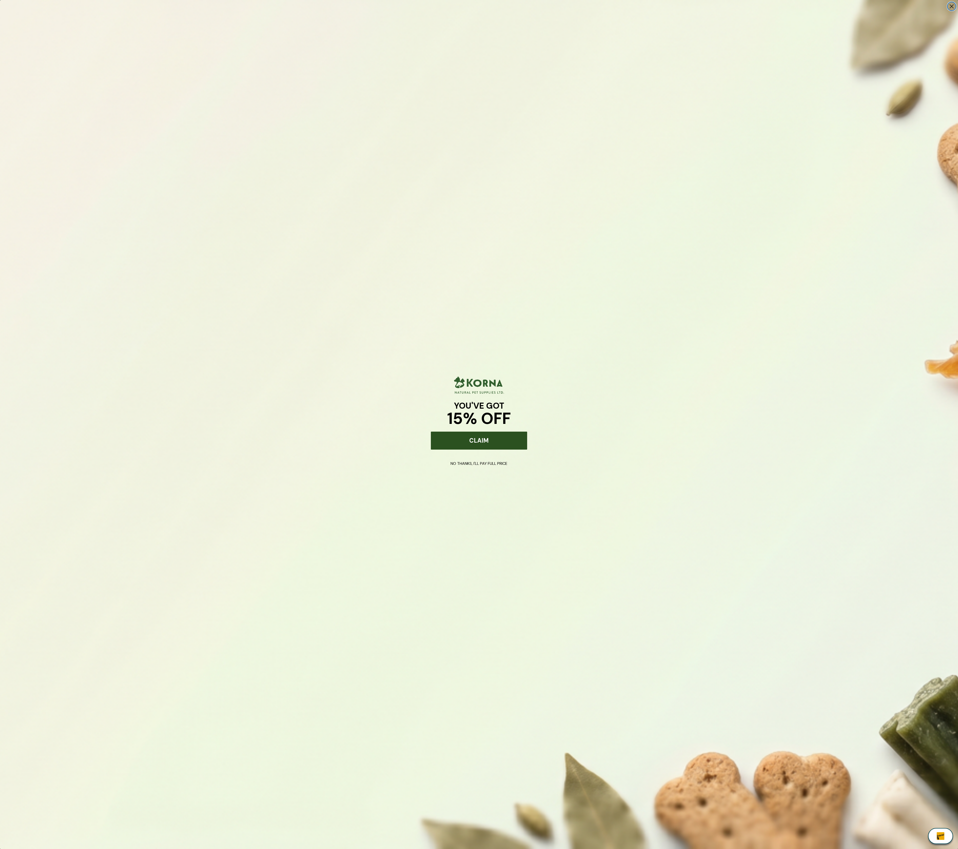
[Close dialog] (951, 6)
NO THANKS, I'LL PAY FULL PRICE (479, 463)
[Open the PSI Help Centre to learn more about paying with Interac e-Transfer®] (940, 836)
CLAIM (479, 440)
